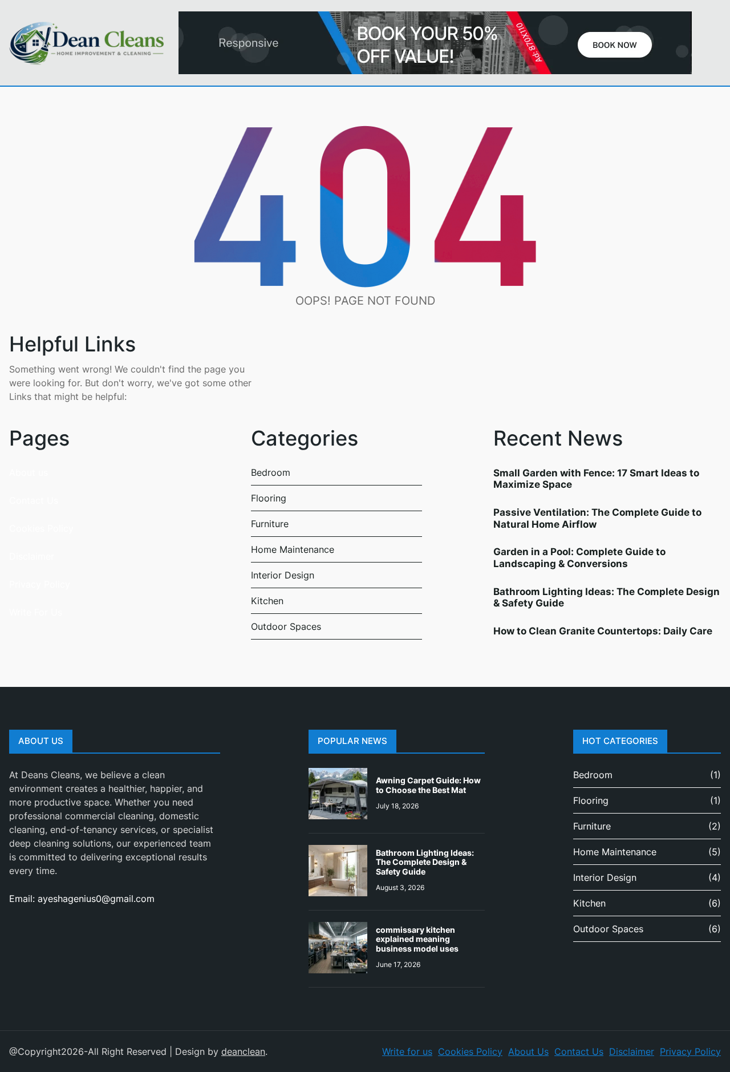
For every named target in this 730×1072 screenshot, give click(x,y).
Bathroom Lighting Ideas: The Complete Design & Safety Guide (606, 597)
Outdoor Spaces (286, 626)
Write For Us (35, 612)
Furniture (270, 523)
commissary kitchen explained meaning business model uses (417, 939)
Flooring (268, 498)
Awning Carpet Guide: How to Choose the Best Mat (428, 785)
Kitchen (267, 600)
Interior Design (282, 575)
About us (28, 472)
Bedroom (270, 472)
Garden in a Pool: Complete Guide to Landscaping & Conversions (579, 557)
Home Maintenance (292, 549)
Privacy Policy (39, 584)
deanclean (243, 1051)
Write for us (407, 1051)
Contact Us (33, 500)
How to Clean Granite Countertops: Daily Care (602, 631)
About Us (528, 1051)
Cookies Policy (41, 528)
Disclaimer (31, 556)
